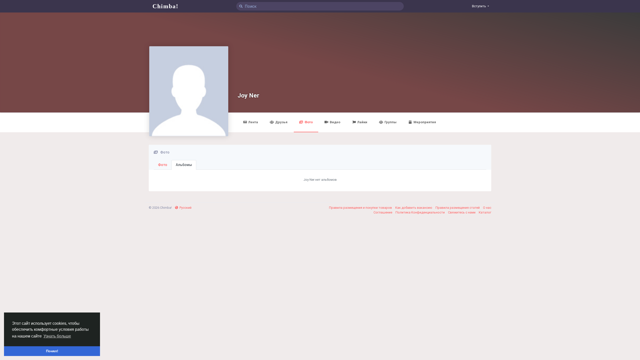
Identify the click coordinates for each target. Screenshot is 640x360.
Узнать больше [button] (57, 336)
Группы (390, 122)
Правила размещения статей (458, 208)
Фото (308, 122)
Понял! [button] (52, 351)
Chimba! (165, 6)
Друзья (281, 122)
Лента (253, 122)
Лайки (362, 122)
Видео (335, 122)
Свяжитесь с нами (462, 212)
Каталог (485, 212)
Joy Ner (248, 95)
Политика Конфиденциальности (421, 212)
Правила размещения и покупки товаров (361, 208)
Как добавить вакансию (414, 208)
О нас (487, 208)
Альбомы (184, 165)
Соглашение (383, 212)
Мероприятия (425, 122)
